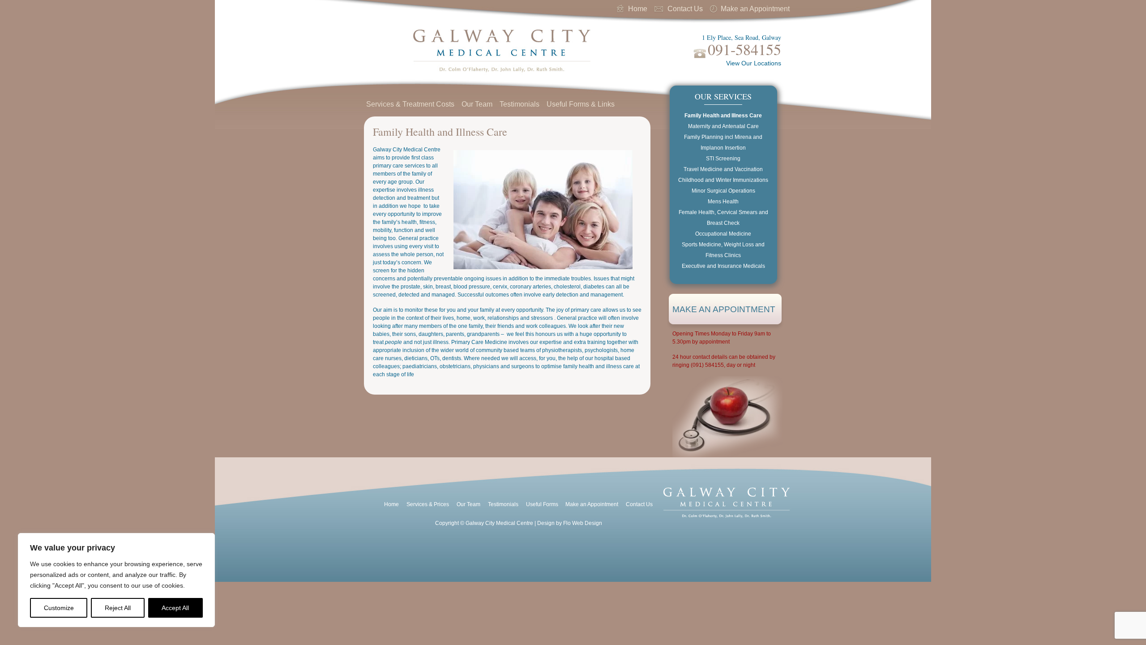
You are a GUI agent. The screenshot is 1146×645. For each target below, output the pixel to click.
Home (637, 9)
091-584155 (744, 49)
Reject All (118, 607)
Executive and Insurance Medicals (723, 266)
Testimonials (519, 104)
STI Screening (723, 158)
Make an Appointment (755, 9)
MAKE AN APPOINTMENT (723, 309)
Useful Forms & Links (581, 104)
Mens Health (723, 201)
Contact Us (685, 9)
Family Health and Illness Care (723, 115)
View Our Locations (753, 63)
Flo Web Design (582, 523)
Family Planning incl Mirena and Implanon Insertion (723, 142)
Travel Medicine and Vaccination (723, 169)
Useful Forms (542, 504)
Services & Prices (427, 504)
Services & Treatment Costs (410, 104)
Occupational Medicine (723, 234)
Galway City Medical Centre (499, 52)
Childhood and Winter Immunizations (723, 180)
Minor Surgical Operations (723, 191)
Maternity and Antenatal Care (723, 126)
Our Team (477, 104)
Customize (59, 607)
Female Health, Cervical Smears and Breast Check (723, 217)
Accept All (175, 607)
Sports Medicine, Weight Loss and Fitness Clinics (723, 249)
